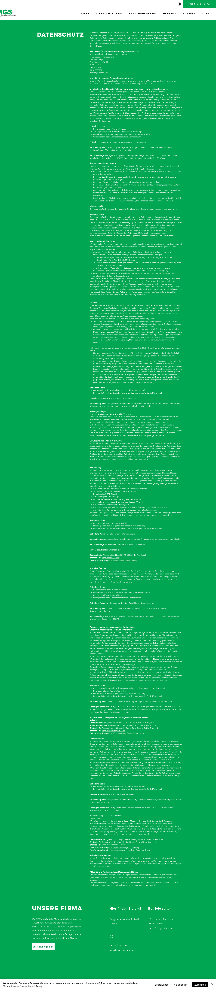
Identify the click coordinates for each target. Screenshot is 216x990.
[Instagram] (179, 4)
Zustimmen (200, 984)
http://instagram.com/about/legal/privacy (126, 733)
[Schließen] (212, 984)
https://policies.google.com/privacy (124, 847)
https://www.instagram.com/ (113, 730)
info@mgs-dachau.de (153, 81)
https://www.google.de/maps (114, 845)
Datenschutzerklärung (31, 986)
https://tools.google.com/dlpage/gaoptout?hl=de (129, 850)
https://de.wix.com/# (110, 557)
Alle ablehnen (180, 984)
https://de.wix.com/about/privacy (123, 560)
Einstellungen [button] (161, 984)
